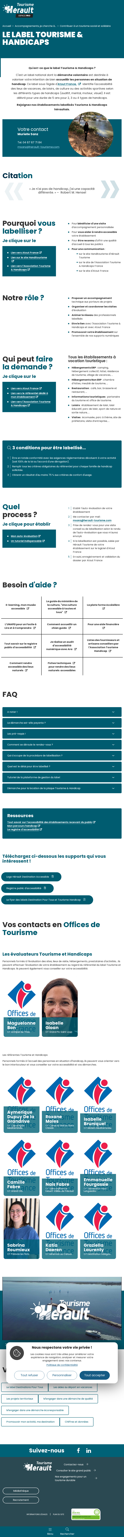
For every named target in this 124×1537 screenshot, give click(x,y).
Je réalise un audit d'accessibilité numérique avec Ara (60, 645)
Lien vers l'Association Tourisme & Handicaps (31, 267)
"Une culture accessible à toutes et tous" (62, 608)
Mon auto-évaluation (24, 536)
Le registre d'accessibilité (23, 829)
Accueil (6, 26)
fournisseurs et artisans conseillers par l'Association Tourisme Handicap (104, 645)
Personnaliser (62, 1375)
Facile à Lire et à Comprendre (20, 626)
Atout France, (67, 84)
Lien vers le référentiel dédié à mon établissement (29, 395)
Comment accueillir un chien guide (62, 626)
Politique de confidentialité (62, 1365)
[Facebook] (78, 1450)
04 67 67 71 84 (30, 142)
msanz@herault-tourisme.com (38, 147)
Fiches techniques (59, 663)
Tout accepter (94, 1375)
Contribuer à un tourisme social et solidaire (85, 26)
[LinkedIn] (88, 1450)
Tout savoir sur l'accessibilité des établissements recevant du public (49, 822)
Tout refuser (29, 1375)
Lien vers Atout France (25, 252)
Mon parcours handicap (22, 826)
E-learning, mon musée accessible (21, 606)
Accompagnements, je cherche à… (35, 26)
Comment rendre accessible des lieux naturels (20, 666)
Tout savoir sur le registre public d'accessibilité (20, 645)
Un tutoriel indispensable (26, 541)
